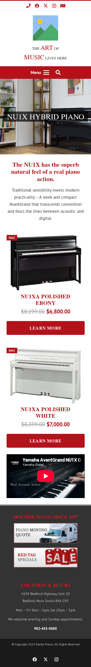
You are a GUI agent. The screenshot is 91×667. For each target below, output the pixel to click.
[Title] (28, 6)
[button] (40, 72)
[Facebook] (37, 6)
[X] (45, 6)
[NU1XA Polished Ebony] (46, 263)
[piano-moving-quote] (46, 533)
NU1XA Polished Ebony (45, 299)
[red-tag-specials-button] (46, 557)
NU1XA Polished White (45, 412)
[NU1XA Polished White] (46, 376)
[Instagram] (54, 6)
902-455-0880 (45, 628)
